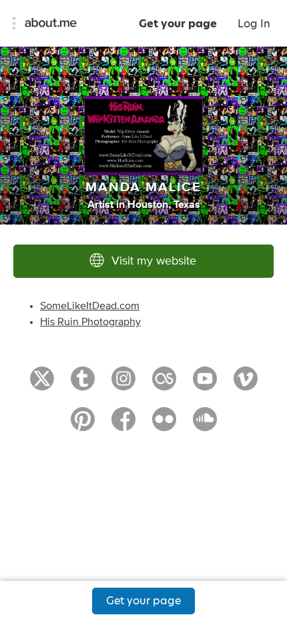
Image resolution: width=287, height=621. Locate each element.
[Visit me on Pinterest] (83, 425)
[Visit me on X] (42, 384)
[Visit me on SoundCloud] (205, 425)
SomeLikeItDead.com (89, 306)
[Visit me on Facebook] (123, 425)
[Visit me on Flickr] (164, 425)
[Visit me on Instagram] (123, 384)
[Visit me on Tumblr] (83, 384)
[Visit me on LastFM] (164, 384)
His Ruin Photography (90, 321)
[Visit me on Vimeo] (246, 384)
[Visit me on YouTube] (205, 384)
